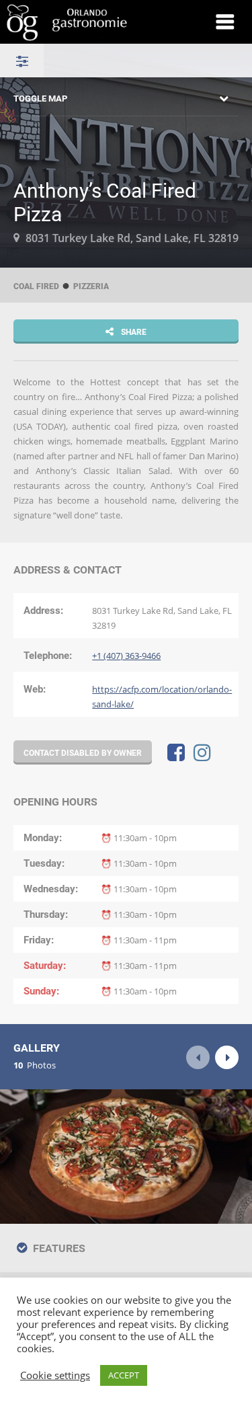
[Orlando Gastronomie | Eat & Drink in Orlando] (93, 22)
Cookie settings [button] (55, 1376)
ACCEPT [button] (123, 1375)
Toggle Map (40, 98)
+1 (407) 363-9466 (126, 656)
